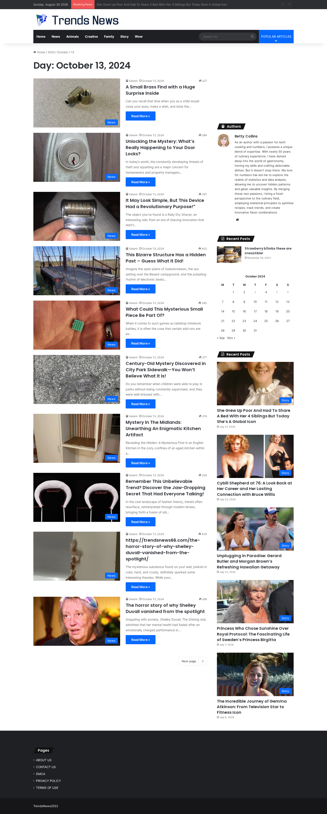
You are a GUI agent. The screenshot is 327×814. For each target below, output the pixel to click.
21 (222, 321)
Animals (72, 36)
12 (277, 301)
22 (233, 321)
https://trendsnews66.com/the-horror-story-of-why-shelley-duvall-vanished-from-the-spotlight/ (163, 549)
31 (255, 330)
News (56, 36)
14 (222, 311)
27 (288, 321)
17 (255, 311)
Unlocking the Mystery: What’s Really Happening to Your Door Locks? (160, 147)
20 (288, 311)
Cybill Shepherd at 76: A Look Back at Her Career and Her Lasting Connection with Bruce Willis (254, 488)
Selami (133, 80)
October (63, 52)
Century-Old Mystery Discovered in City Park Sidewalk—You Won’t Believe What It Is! (166, 369)
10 (255, 301)
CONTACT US (46, 767)
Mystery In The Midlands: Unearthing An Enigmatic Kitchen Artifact (163, 428)
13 (287, 301)
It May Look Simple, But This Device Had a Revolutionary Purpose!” (165, 203)
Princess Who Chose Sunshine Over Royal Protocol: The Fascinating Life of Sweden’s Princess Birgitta (253, 633)
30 (244, 330)
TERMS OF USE (47, 787)
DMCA (40, 774)
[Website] (237, 219)
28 (222, 330)
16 (244, 311)
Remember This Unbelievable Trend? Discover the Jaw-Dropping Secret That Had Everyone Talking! (165, 487)
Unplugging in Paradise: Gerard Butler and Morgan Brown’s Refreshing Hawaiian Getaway (249, 561)
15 (233, 311)
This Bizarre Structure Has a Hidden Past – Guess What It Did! (166, 258)
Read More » (140, 116)
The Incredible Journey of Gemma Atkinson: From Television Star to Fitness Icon (252, 706)
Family (109, 36)
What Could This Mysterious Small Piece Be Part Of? (164, 312)
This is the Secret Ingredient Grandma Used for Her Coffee (138, 4)
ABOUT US (44, 760)
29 (233, 330)
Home (40, 36)
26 (277, 321)
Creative (91, 36)
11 (266, 301)
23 (244, 321)
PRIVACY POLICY (48, 781)
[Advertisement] (255, 81)
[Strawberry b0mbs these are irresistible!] (229, 254)
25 (266, 321)
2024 (51, 52)
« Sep (221, 338)
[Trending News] (85, 20)
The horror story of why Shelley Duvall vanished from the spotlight (165, 608)
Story (124, 36)
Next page (189, 661)
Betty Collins (246, 136)
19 (277, 311)
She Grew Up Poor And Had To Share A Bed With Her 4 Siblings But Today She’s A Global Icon (253, 416)
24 (255, 321)
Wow (139, 36)
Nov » (231, 338)
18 (266, 311)
